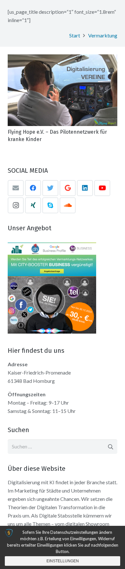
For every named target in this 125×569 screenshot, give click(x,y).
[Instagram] (16, 205)
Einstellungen (62, 561)
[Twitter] (50, 188)
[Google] (68, 188)
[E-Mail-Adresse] (16, 188)
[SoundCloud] (68, 205)
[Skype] (50, 205)
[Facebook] (33, 188)
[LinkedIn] (85, 188)
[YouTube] (102, 188)
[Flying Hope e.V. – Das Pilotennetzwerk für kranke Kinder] (62, 90)
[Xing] (33, 205)
